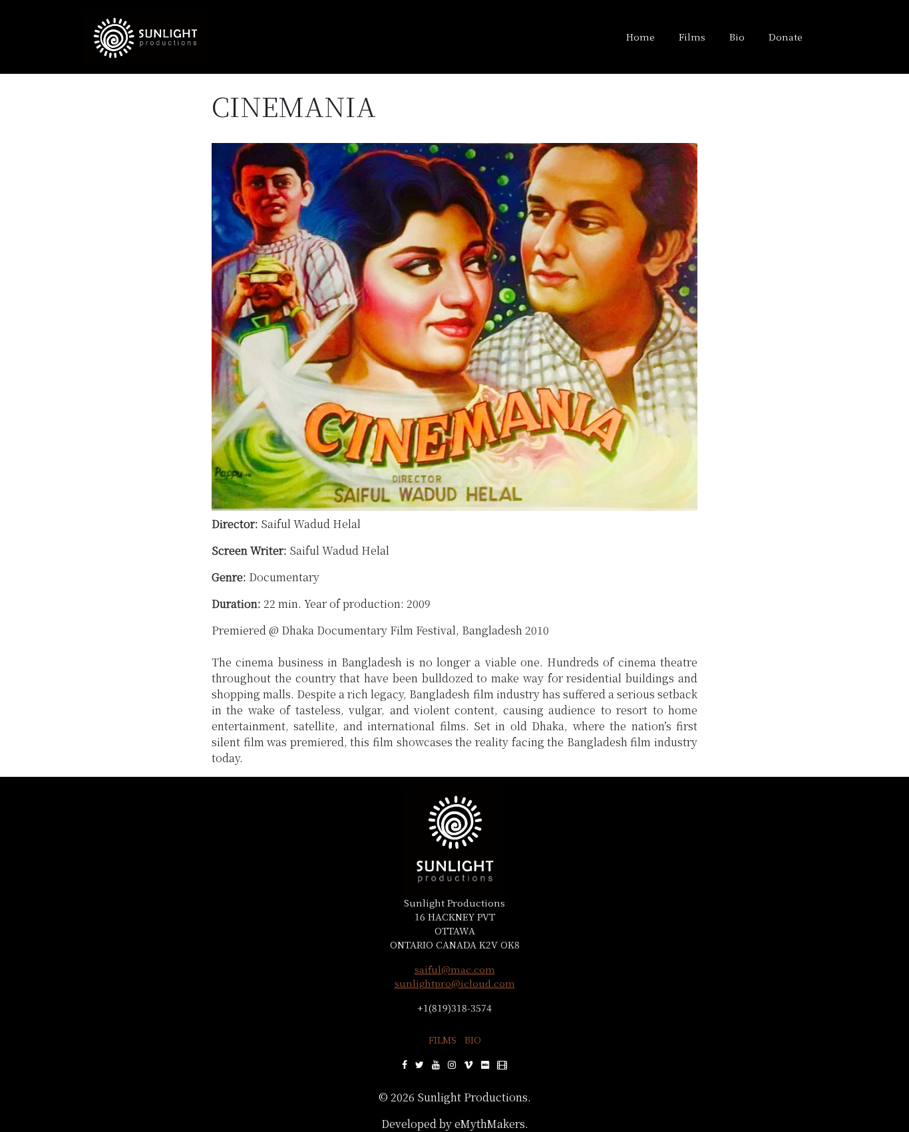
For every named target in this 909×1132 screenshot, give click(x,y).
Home (640, 36)
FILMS (442, 1039)
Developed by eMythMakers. (454, 1123)
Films (692, 36)
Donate (786, 36)
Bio (737, 36)
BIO (472, 1039)
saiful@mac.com (455, 969)
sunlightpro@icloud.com (455, 983)
